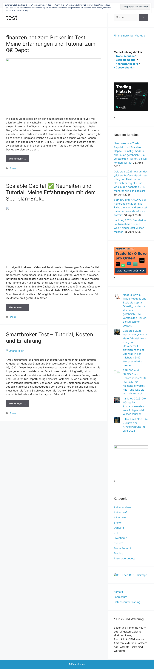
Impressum (120, 596)
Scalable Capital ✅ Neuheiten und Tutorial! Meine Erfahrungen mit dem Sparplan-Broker (51, 192)
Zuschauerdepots (124, 558)
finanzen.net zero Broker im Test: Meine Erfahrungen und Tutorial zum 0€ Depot (50, 43)
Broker (12, 168)
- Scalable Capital (125, 59)
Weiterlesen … (17, 158)
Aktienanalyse (122, 507)
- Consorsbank (123, 67)
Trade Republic (123, 548)
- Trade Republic (124, 56)
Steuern (118, 543)
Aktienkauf (120, 512)
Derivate (119, 527)
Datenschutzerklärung (127, 602)
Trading (118, 553)
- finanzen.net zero (126, 63)
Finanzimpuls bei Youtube (129, 35)
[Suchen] (143, 17)
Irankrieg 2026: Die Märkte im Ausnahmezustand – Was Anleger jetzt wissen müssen (135, 406)
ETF (116, 532)
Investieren (120, 538)
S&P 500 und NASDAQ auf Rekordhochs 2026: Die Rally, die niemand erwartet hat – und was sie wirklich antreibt (130, 207)
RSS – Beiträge (137, 575)
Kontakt (118, 591)
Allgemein (120, 517)
